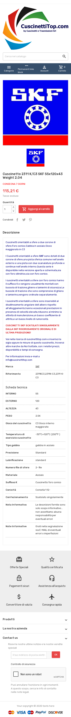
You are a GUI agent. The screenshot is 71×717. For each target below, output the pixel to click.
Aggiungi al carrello (36, 209)
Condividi (17, 220)
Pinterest (30, 220)
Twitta (24, 220)
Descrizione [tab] (11, 232)
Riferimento (13, 373)
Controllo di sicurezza (23, 664)
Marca (9, 366)
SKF (38, 366)
